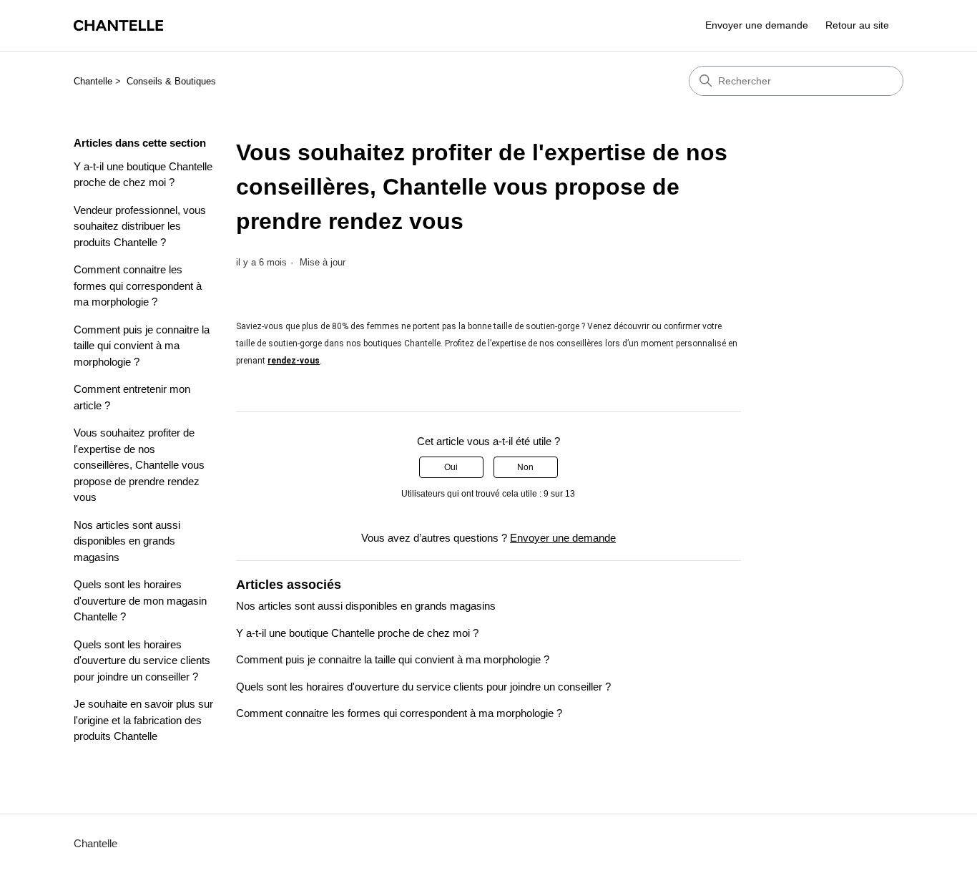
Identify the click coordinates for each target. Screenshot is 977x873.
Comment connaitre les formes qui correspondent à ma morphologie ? (138, 285)
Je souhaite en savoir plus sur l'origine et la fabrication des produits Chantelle (143, 720)
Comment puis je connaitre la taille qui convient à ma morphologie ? (142, 345)
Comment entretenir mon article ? (132, 397)
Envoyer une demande (756, 25)
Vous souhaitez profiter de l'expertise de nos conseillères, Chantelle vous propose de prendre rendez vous (139, 464)
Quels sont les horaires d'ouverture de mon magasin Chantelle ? (140, 600)
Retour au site (857, 25)
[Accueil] (118, 25)
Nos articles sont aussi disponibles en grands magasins (127, 541)
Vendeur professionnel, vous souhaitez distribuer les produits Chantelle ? (140, 226)
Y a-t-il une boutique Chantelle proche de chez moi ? (143, 174)
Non (525, 467)
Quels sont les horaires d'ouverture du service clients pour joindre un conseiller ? (142, 660)
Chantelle (93, 81)
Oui (451, 467)
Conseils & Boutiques (171, 81)
